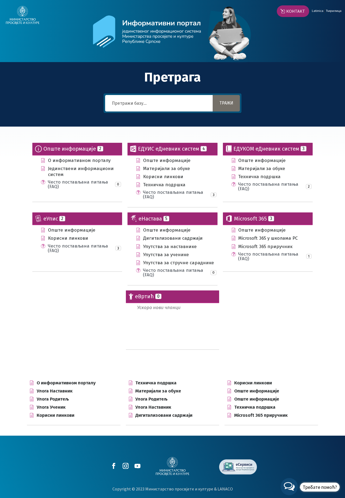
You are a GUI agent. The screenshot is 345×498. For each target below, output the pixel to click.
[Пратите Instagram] (124, 466)
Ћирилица (333, 11)
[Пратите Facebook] (113, 466)
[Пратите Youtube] (136, 466)
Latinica (317, 11)
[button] (310, 486)
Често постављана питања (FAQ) (78, 184)
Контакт (295, 11)
